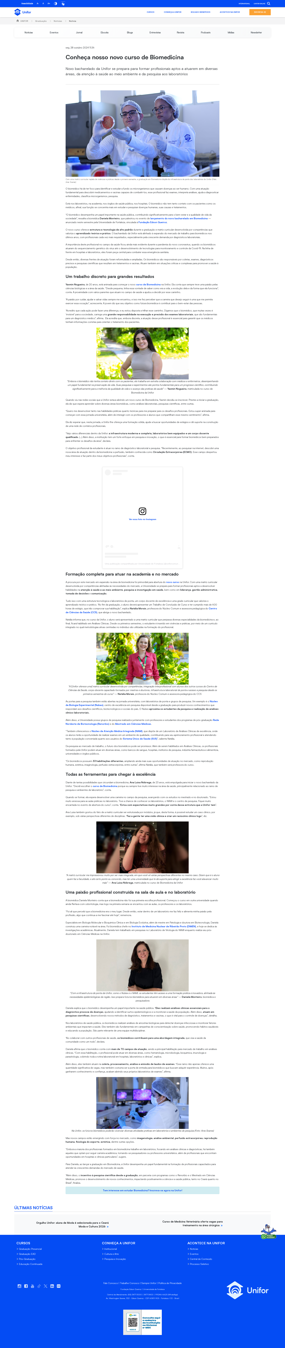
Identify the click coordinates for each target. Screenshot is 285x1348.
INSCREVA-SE (260, 12)
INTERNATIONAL (244, 3)
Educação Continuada (30, 1264)
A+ (49, 3)
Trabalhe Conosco (129, 1283)
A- (38, 3)
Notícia (72, 21)
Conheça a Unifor (172, 12)
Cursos (150, 12)
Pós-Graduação (27, 1258)
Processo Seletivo (199, 1264)
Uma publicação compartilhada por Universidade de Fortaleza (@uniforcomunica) (143, 564)
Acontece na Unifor (230, 12)
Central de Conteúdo (201, 1258)
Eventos (194, 1253)
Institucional (110, 1248)
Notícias (58, 21)
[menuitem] (29, 32)
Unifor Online (259, 3)
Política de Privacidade (170, 1283)
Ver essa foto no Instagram (142, 519)
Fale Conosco (110, 1283)
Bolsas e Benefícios (200, 12)
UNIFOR (24, 21)
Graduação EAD (27, 1253)
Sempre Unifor (148, 1283)
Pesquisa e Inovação (115, 1258)
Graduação (41, 21)
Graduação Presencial (30, 1248)
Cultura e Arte (111, 1253)
